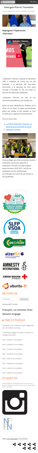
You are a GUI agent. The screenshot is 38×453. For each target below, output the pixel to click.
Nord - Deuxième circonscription (12, 354)
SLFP (8, 387)
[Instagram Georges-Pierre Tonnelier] (14, 402)
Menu (35, 2)
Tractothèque (14, 320)
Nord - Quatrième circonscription (12, 344)
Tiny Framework (12, 439)
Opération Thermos (13, 129)
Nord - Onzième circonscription (12, 340)
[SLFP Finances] (14, 226)
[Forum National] (7, 424)
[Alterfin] (14, 255)
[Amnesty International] (14, 242)
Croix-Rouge (15, 383)
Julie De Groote (23, 385)
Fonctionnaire (22, 383)
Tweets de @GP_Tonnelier (10, 304)
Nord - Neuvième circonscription (12, 363)
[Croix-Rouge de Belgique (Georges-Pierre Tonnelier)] (14, 276)
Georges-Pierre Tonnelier (19, 7)
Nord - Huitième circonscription (12, 368)
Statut (10, 387)
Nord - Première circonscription (12, 349)
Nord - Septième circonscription (12, 373)
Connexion (23, 439)
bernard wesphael (7, 383)
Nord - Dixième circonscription (12, 359)
